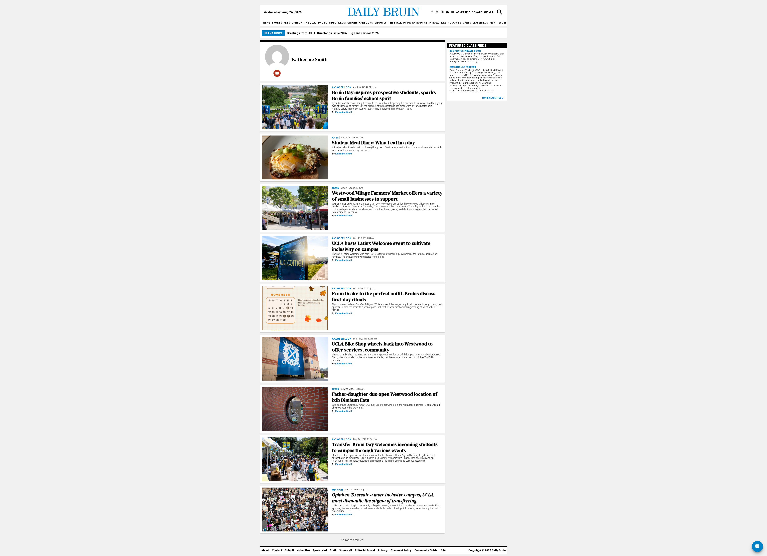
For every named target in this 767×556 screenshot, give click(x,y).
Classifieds (480, 22)
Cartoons (366, 22)
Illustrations (348, 22)
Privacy (383, 550)
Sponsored (320, 550)
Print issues (498, 22)
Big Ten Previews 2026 (364, 33)
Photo (322, 22)
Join (443, 550)
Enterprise (419, 22)
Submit (488, 12)
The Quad (310, 22)
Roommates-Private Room (465, 50)
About (265, 550)
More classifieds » (493, 97)
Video (332, 22)
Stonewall (345, 550)
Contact (277, 550)
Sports (277, 22)
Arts (287, 22)
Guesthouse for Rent (462, 66)
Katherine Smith (310, 59)
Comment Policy (401, 550)
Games (467, 22)
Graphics (381, 22)
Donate (477, 12)
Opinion (297, 22)
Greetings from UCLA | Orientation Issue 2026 (317, 33)
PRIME (407, 22)
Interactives (437, 22)
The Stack (395, 22)
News (266, 22)
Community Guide (425, 550)
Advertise (463, 12)
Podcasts (454, 22)
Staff (333, 550)
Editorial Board (365, 550)
